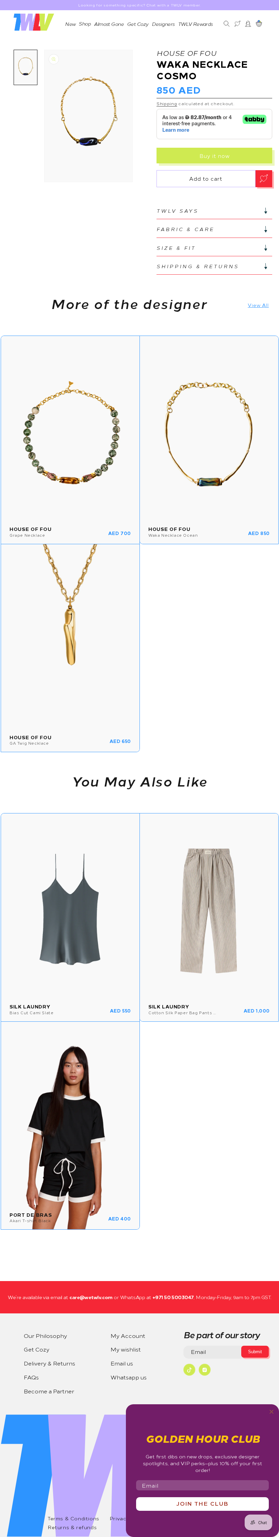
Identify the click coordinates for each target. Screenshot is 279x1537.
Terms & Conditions (73, 1518)
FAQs (31, 1377)
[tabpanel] (88, 116)
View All (258, 305)
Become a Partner (49, 1391)
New (70, 23)
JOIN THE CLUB (202, 1504)
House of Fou (186, 53)
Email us (122, 1363)
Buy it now (214, 155)
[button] (214, 211)
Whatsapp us (129, 1377)
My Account (128, 1335)
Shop (85, 23)
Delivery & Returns (49, 1363)
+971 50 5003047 (172, 1296)
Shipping (167, 103)
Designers (163, 23)
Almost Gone (109, 23)
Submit (255, 1351)
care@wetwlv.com (91, 1296)
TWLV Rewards (195, 23)
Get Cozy (137, 23)
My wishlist (126, 1349)
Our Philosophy (45, 1335)
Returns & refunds (72, 1527)
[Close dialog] (271, 1412)
